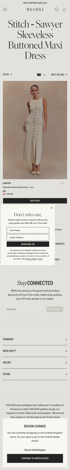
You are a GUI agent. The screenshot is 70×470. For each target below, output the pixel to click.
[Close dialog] (51, 208)
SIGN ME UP (28, 244)
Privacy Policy (31, 259)
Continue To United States (35, 458)
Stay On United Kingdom (35, 450)
